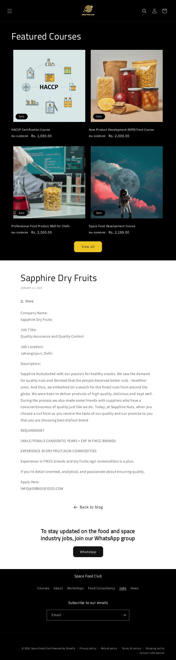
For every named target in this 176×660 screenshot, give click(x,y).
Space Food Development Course (112, 226)
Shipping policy (155, 648)
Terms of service (131, 648)
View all (88, 246)
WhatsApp (88, 552)
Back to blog (91, 507)
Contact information (152, 652)
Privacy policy (88, 648)
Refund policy (109, 648)
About (58, 588)
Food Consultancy (101, 588)
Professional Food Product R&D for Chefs (40, 226)
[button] (10, 11)
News (134, 588)
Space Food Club (41, 648)
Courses (43, 588)
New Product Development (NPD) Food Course (121, 130)
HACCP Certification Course (30, 130)
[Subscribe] (124, 615)
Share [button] (29, 301)
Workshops (75, 588)
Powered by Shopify (63, 648)
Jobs (122, 588)
